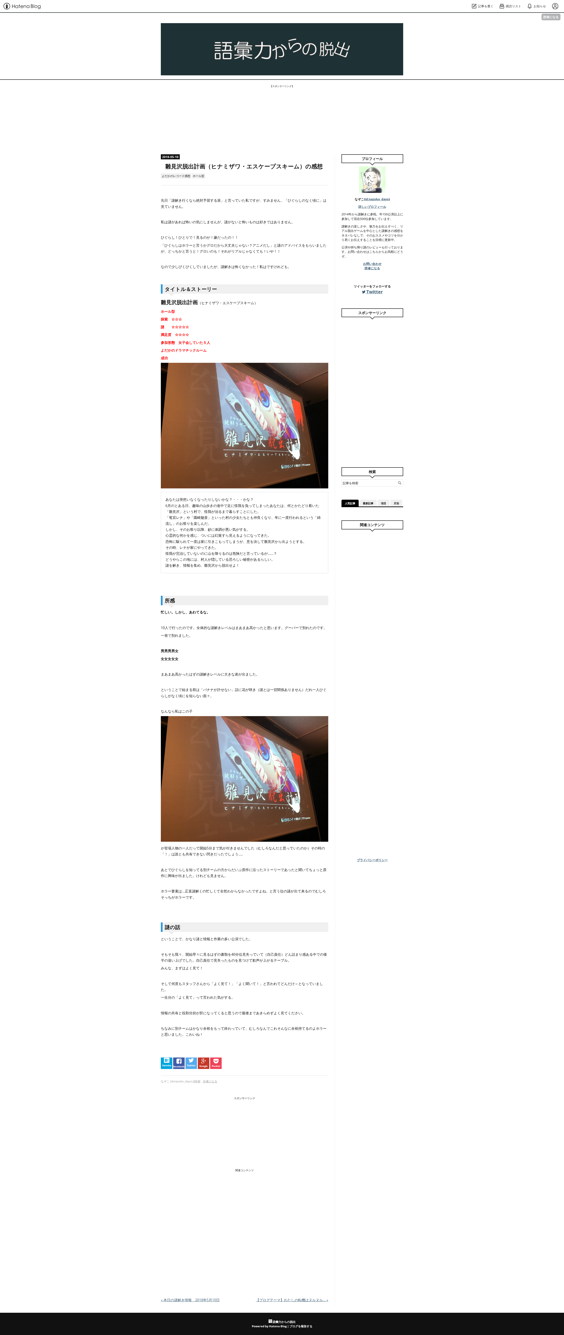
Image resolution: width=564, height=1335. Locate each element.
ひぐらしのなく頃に (303, 200)
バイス (296, 245)
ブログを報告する (300, 1326)
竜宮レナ (176, 517)
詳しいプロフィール (372, 207)
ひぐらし (168, 237)
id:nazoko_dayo (377, 199)
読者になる (551, 17)
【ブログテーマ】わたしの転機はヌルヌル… (292, 1300)
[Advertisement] (282, 119)
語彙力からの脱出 (203, 30)
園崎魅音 (201, 517)
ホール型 (198, 176)
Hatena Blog (278, 1326)
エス (226, 302)
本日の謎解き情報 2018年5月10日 (190, 1300)
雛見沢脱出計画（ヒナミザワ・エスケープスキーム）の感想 (244, 166)
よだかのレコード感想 (176, 176)
